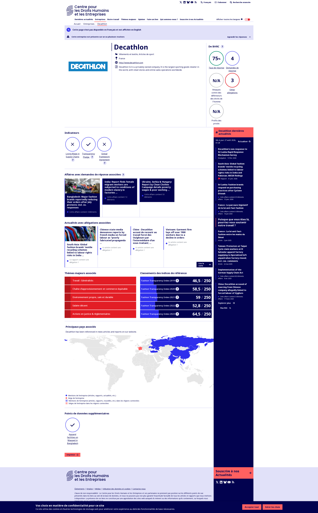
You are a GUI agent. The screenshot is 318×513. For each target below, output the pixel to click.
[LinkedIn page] (184, 2)
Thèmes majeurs (128, 19)
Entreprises (100, 19)
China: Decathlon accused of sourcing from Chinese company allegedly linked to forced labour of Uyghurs (232, 288)
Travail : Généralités (83, 280)
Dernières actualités (84, 19)
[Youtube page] (191, 2)
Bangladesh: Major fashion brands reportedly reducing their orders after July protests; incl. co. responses (82, 202)
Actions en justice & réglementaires (91, 313)
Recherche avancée (241, 2)
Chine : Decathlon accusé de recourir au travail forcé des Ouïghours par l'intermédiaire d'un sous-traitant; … (145, 236)
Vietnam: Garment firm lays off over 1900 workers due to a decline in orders (179, 233)
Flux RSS (223, 308)
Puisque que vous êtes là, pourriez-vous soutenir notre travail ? (233, 222)
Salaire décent (80, 305)
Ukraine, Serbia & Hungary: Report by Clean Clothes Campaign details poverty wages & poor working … (157, 185)
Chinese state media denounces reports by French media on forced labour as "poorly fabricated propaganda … (113, 236)
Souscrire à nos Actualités (191, 19)
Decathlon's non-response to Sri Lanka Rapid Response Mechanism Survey (232, 152)
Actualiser (243, 141)
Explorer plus (224, 303)
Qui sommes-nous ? (169, 19)
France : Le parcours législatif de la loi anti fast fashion (233, 206)
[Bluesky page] (188, 2)
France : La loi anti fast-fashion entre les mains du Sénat (231, 234)
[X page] (180, 2)
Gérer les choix (272, 507)
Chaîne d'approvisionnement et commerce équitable (100, 288)
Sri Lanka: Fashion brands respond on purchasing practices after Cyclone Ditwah (230, 189)
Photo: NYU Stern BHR (90, 191)
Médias (98, 489)
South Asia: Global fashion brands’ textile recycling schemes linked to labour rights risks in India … (79, 250)
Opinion (141, 19)
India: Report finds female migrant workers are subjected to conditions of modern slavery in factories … (119, 187)
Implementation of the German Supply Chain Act (230, 271)
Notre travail (113, 19)
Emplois (90, 489)
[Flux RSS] (195, 2)
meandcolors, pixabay (86, 239)
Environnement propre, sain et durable (93, 297)
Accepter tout (252, 507)
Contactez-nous (139, 489)
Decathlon (102, 24)
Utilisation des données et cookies (117, 489)
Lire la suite (201, 264)
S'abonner (221, 2)
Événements (80, 489)
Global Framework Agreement (104, 156)
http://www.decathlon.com (131, 62)
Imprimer (71, 455)
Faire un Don (152, 19)
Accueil (77, 24)
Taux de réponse (216, 67)
